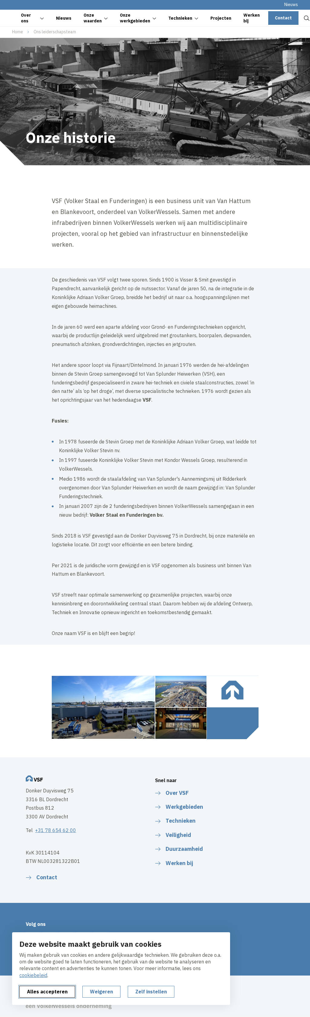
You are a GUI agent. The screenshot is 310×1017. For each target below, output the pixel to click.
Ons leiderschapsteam (55, 32)
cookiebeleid (33, 975)
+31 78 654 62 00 (55, 830)
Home (17, 32)
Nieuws (291, 4)
